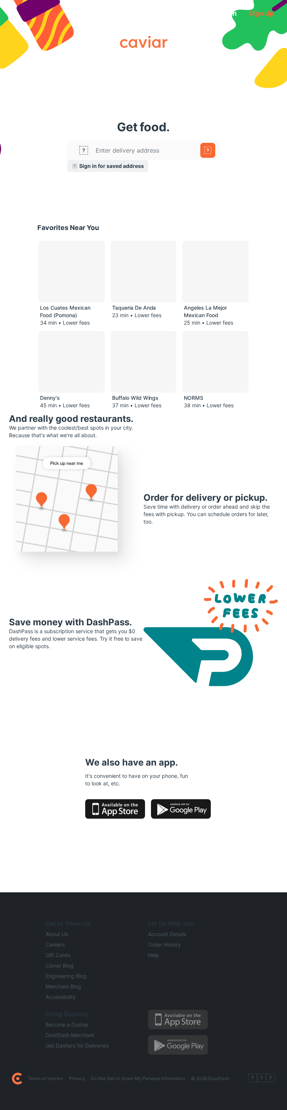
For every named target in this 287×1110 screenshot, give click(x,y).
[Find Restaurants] (207, 150)
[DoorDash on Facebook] (252, 1078)
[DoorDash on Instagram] (270, 1078)
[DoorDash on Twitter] (261, 1078)
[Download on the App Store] (115, 809)
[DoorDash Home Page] (17, 1079)
